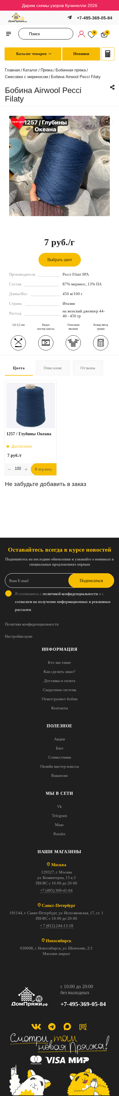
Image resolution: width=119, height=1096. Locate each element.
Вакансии (59, 775)
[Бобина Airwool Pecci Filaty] (59, 165)
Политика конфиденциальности (32, 624)
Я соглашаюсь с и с (63, 601)
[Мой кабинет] (81, 33)
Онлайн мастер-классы (59, 766)
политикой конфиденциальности (70, 593)
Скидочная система (59, 690)
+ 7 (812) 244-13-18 (56, 925)
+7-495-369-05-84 (94, 18)
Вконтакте (36, 1026)
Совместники (59, 757)
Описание (53, 368)
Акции (59, 739)
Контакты (59, 708)
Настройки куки (18, 636)
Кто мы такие (59, 662)
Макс (59, 824)
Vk (59, 806)
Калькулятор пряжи (100, 326)
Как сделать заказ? (59, 671)
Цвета (19, 368)
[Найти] (24, 34)
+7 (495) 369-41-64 (56, 890)
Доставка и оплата (59, 680)
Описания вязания (73, 326)
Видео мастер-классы (45, 326)
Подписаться (91, 580)
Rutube (59, 834)
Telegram (59, 815)
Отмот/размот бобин (60, 699)
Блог (59, 748)
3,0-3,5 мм (18, 324)
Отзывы (88, 368)
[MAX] (67, 1026)
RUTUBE (82, 1026)
